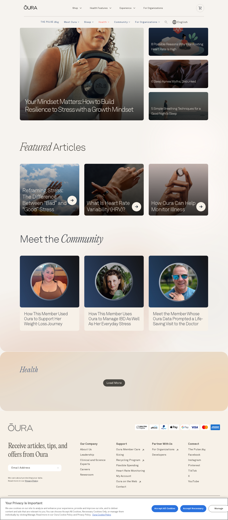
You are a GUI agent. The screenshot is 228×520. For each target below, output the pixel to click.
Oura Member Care (128, 449)
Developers (159, 455)
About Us (86, 449)
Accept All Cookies (164, 509)
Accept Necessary (193, 509)
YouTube (193, 481)
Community (121, 22)
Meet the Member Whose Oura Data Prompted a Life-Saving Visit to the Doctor (178, 319)
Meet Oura (70, 22)
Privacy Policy (31, 481)
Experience (126, 8)
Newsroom (86, 475)
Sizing (120, 455)
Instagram (194, 460)
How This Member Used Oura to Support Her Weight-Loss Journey (46, 319)
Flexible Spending (127, 465)
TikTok (192, 471)
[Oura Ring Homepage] (32, 7)
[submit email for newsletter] (57, 468)
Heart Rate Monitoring (130, 471)
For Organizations (153, 8)
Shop (75, 8)
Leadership (87, 455)
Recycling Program (128, 460)
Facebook (194, 455)
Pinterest (194, 465)
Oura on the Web (126, 481)
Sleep (87, 22)
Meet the (61, 240)
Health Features (99, 8)
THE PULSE (50, 22)
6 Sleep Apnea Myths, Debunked (173, 81)
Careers (85, 469)
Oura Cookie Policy (101, 515)
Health (102, 22)
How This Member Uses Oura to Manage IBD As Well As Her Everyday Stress (113, 319)
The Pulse (196, 449)
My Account (123, 476)
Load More (114, 383)
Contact (121, 487)
